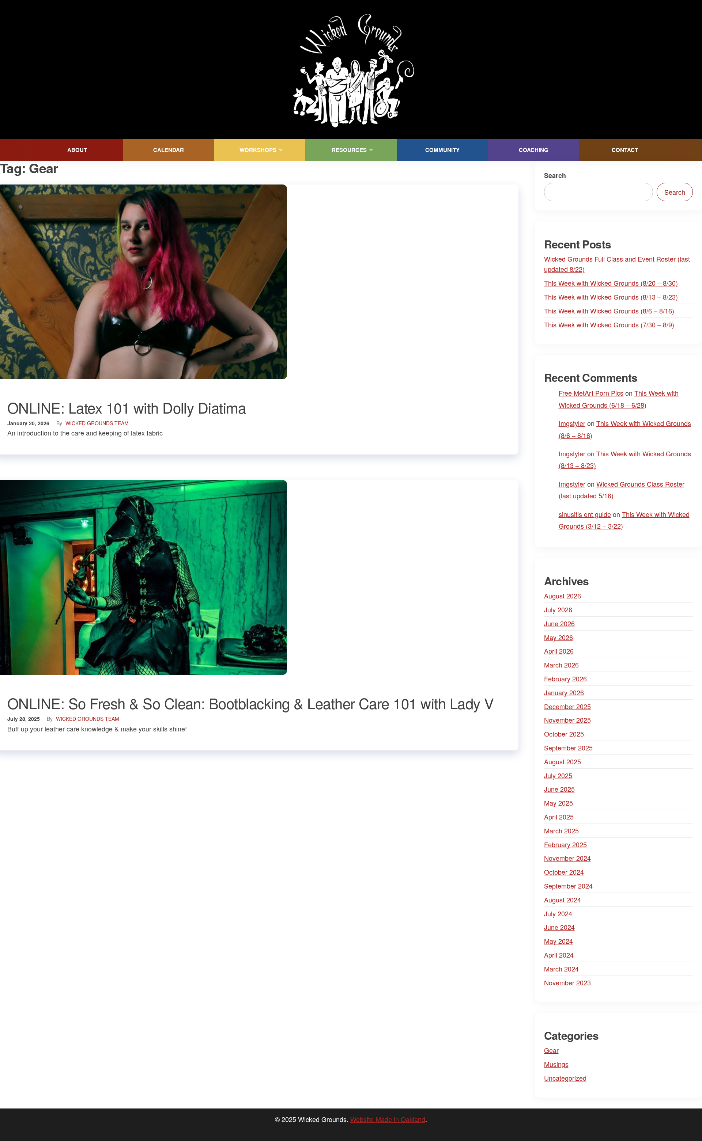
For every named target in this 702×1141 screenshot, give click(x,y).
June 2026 (559, 623)
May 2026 (558, 637)
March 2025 (561, 830)
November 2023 (567, 982)
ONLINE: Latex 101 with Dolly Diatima (126, 407)
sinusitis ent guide (585, 514)
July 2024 (558, 913)
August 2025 (562, 761)
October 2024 (564, 871)
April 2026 (559, 650)
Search (555, 175)
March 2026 (561, 664)
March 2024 (561, 968)
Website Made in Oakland (387, 1119)
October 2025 (564, 733)
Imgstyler (572, 423)
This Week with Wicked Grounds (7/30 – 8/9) (609, 324)
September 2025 (568, 747)
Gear (551, 1050)
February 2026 (565, 678)
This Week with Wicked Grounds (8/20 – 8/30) (611, 283)
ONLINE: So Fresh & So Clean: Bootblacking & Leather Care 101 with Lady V (250, 702)
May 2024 (558, 941)
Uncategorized (565, 1078)
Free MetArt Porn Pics (591, 393)
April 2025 (559, 816)
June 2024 (559, 927)
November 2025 (567, 719)
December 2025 (567, 706)
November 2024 (567, 858)
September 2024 (568, 885)
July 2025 (558, 775)
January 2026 (564, 692)
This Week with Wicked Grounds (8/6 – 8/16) (609, 310)
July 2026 (558, 609)
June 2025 (559, 789)
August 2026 (562, 595)
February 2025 (565, 844)
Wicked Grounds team (97, 423)
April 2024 (559, 954)
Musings (556, 1064)
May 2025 (558, 802)
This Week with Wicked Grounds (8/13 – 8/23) (611, 296)
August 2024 (562, 899)
